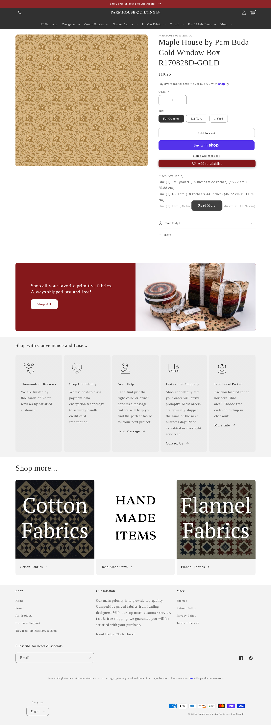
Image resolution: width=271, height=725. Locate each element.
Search (20, 608)
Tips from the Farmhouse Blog (36, 630)
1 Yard (218, 118)
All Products (23, 615)
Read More (207, 205)
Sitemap (182, 600)
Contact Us (174, 443)
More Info (222, 425)
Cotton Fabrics (31, 567)
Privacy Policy (186, 615)
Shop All (44, 304)
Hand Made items (114, 567)
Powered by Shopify (234, 714)
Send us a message (132, 404)
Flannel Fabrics (193, 567)
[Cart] (253, 12)
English (35, 711)
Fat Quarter (171, 118)
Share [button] (167, 234)
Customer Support (27, 623)
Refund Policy (186, 608)
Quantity (164, 91)
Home (19, 600)
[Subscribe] (89, 658)
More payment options (206, 155)
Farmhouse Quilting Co (210, 714)
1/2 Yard (197, 118)
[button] (20, 12)
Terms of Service (188, 623)
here (191, 678)
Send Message (129, 431)
